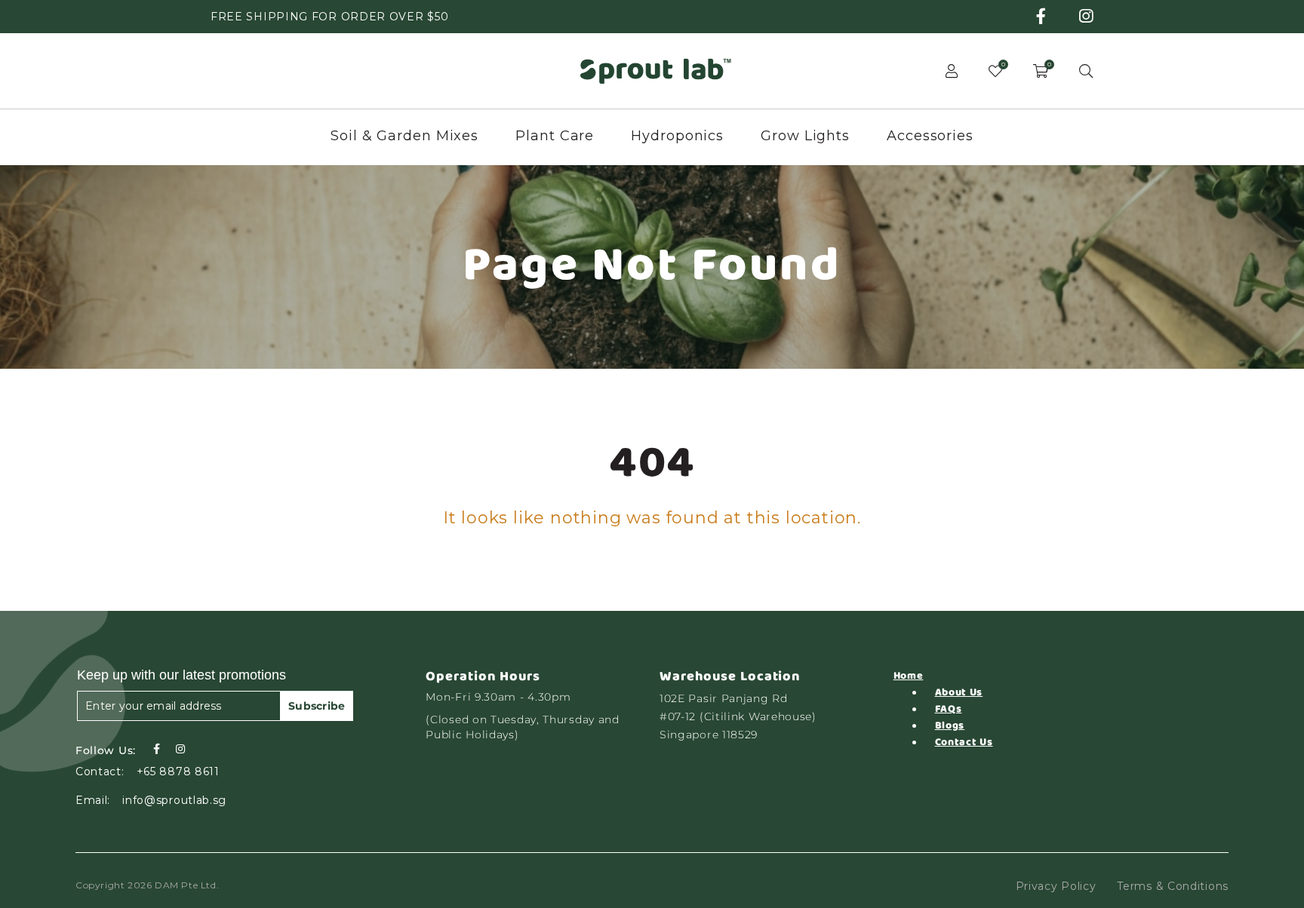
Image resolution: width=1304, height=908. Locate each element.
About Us (959, 692)
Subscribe (317, 706)
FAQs (948, 709)
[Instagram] (180, 749)
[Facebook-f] (156, 749)
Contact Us (964, 742)
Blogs (950, 725)
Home (908, 675)
